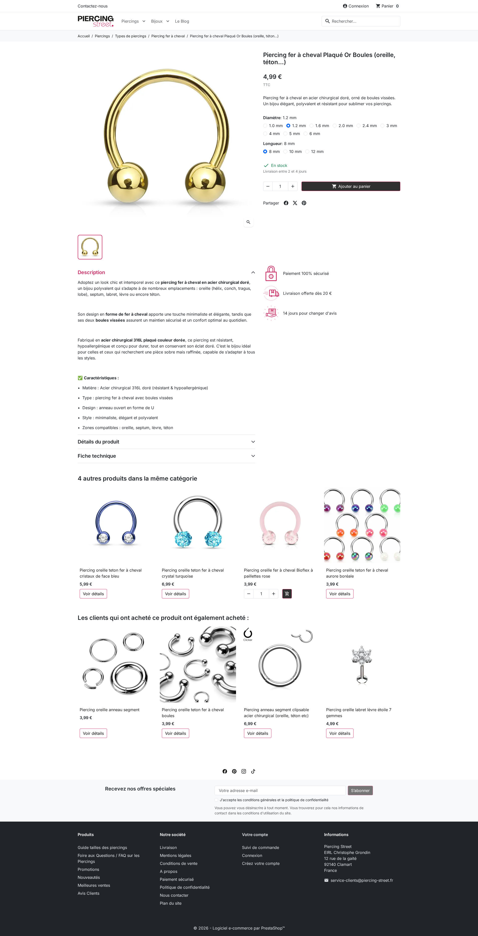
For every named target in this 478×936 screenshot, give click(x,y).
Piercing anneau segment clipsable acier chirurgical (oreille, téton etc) (276, 712)
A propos (168, 871)
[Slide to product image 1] (90, 247)
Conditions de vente (178, 863)
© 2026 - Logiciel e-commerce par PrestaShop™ (239, 928)
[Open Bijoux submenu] (168, 21)
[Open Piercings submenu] (144, 21)
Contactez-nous (93, 5)
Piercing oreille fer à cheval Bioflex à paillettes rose (278, 573)
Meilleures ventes (94, 885)
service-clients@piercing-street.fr (362, 880)
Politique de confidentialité (185, 887)
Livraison (168, 847)
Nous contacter (174, 895)
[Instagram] (243, 770)
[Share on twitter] (295, 203)
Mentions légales (175, 855)
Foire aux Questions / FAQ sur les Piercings (108, 858)
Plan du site (170, 903)
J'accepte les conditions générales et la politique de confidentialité (274, 800)
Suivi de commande (260, 847)
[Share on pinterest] (304, 203)
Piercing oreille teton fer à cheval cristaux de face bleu (111, 573)
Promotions (88, 869)
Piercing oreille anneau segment (109, 709)
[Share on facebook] (286, 203)
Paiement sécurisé (177, 879)
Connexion (252, 855)
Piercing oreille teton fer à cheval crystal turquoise (193, 573)
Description (91, 272)
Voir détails (93, 593)
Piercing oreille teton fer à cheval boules (193, 712)
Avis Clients (88, 893)
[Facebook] (225, 770)
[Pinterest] (234, 770)
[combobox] (361, 21)
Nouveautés (89, 877)
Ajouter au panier (351, 186)
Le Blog (182, 21)
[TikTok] (253, 770)
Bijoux (157, 21)
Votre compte (255, 834)
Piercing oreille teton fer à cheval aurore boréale (357, 573)
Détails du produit (98, 442)
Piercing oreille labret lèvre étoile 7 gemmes (358, 712)
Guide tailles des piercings (102, 847)
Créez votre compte (261, 863)
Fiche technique (97, 456)
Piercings (130, 21)
